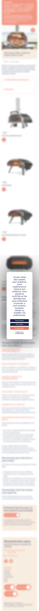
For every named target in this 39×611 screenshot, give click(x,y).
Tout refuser (19, 324)
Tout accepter (19, 320)
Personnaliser (19, 328)
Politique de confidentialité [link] (19, 332)
